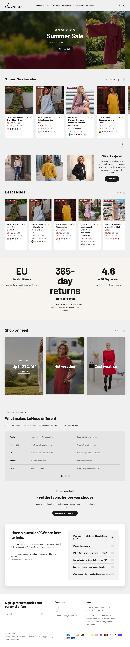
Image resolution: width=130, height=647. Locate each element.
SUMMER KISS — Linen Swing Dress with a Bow (47, 120)
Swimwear (90, 5)
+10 (85, 134)
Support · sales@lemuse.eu (66, 616)
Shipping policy (47, 637)
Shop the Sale (65, 49)
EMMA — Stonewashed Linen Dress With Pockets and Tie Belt (86, 229)
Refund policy (10, 637)
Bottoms (56, 5)
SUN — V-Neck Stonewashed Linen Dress (107, 120)
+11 (54, 131)
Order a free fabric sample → (65, 513)
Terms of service (34, 637)
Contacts (58, 611)
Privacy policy (21, 637)
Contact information (12, 639)
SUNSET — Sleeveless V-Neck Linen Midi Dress (113, 227)
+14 (24, 129)
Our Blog (58, 607)
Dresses (38, 5)
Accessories (78, 5)
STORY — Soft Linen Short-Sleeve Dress (12, 227)
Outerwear (66, 5)
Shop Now (112, 179)
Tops (48, 5)
